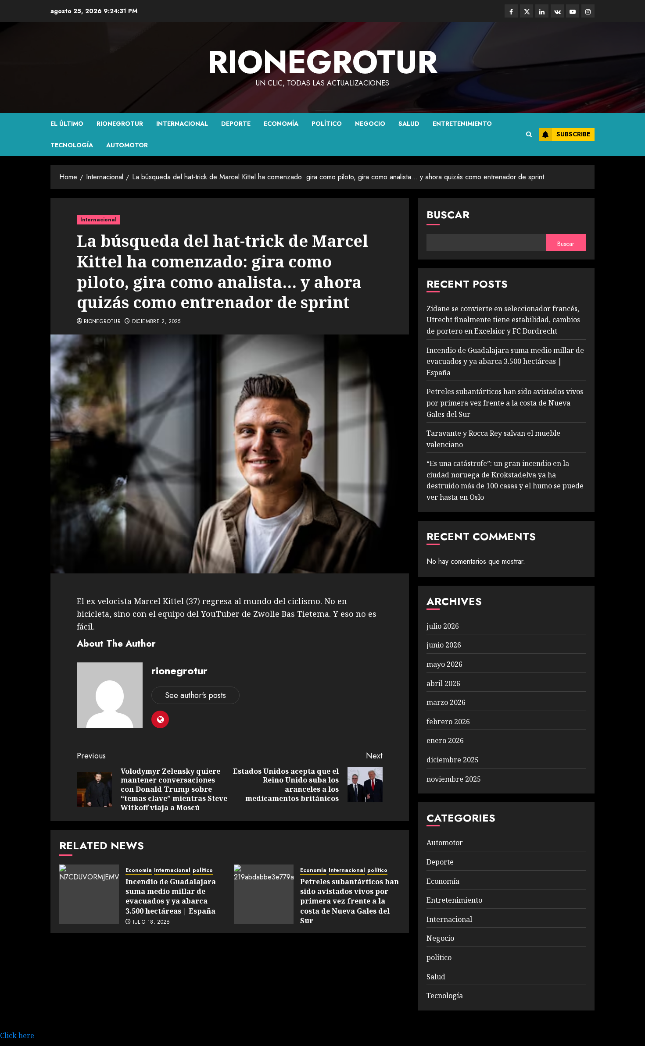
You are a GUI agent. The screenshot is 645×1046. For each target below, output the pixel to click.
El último (66, 123)
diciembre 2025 (452, 760)
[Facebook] (511, 11)
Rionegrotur (120, 123)
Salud (408, 123)
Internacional (182, 123)
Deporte (236, 123)
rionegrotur (322, 62)
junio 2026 (443, 645)
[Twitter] (526, 11)
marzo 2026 (446, 702)
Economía (281, 123)
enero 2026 (445, 740)
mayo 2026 (444, 664)
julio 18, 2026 (151, 922)
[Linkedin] (541, 11)
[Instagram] (588, 11)
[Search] (528, 134)
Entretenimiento (462, 123)
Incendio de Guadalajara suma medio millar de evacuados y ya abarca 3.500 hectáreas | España (170, 896)
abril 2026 (443, 683)
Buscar (447, 214)
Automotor (127, 145)
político (327, 123)
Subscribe (573, 134)
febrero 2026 (448, 721)
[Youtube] (572, 11)
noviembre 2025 (453, 779)
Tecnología (71, 145)
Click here (17, 1035)
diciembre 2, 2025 (156, 321)
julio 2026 (442, 626)
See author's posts (195, 695)
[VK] (557, 11)
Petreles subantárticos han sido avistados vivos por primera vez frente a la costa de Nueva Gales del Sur (349, 901)
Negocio (370, 123)
